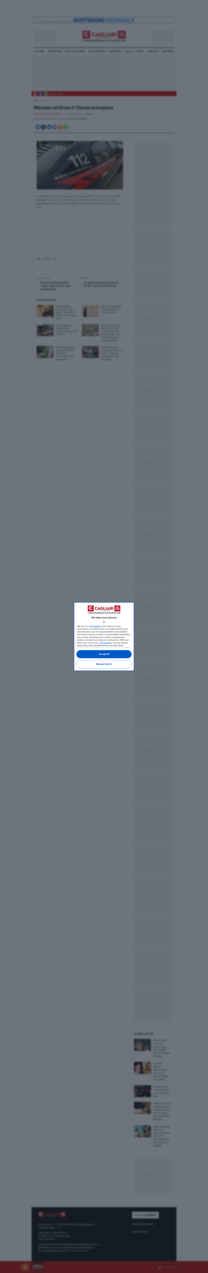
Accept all (104, 654)
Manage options (104, 664)
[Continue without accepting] (104, 622)
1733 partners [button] (94, 626)
